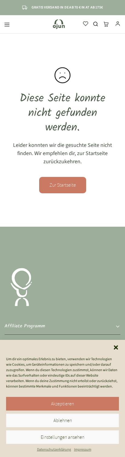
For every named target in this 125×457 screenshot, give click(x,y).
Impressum (82, 449)
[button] (116, 347)
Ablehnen (62, 420)
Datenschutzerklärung (54, 449)
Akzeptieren (62, 403)
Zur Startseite (62, 185)
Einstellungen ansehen (62, 437)
